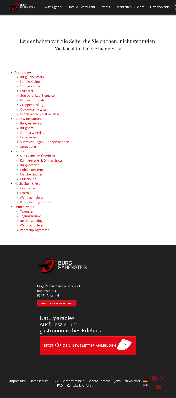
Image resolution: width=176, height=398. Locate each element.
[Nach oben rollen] (168, 390)
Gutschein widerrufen (56, 303)
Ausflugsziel (23, 72)
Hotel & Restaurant (28, 119)
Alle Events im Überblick (37, 156)
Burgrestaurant (31, 123)
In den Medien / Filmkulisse (40, 114)
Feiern (24, 193)
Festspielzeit (29, 137)
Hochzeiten (28, 188)
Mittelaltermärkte (32, 100)
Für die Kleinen (31, 81)
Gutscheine (28, 179)
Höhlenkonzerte (31, 170)
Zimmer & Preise (32, 132)
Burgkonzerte (29, 165)
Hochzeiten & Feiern (28, 183)
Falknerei (26, 91)
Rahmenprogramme (34, 230)
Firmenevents (24, 207)
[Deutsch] (145, 380)
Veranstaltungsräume (35, 202)
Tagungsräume (31, 216)
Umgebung (28, 146)
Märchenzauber (31, 174)
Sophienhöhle (30, 86)
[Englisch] (145, 385)
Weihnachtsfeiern (32, 197)
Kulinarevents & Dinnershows (41, 160)
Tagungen (27, 211)
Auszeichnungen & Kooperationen (44, 142)
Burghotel (27, 128)
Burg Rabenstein (32, 77)
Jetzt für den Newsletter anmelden (80, 345)
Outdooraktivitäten (33, 109)
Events (19, 151)
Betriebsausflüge (32, 221)
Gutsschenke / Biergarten (38, 95)
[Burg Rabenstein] (22, 7)
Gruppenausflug (31, 105)
